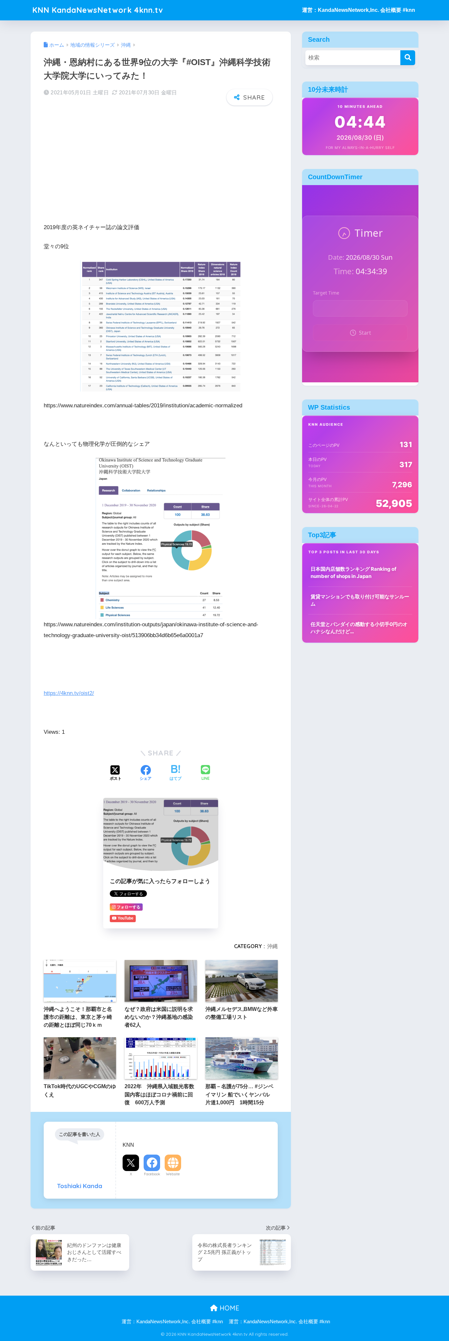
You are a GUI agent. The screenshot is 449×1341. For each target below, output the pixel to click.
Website (173, 1174)
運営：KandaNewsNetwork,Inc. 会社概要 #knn (358, 10)
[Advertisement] (161, 162)
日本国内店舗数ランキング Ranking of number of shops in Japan (353, 573)
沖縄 (272, 946)
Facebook (152, 1174)
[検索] (407, 57)
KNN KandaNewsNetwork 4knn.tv (97, 10)
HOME (228, 1308)
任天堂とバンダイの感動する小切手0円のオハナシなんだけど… (359, 628)
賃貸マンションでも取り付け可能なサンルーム (360, 600)
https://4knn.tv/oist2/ (69, 693)
